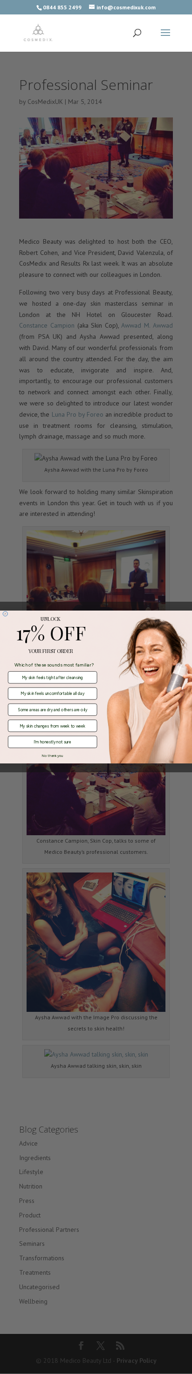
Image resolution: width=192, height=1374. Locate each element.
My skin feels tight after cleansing (52, 677)
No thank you (52, 756)
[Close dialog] (5, 613)
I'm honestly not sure (52, 742)
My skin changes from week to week (52, 725)
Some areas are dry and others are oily (52, 709)
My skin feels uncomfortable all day (52, 693)
